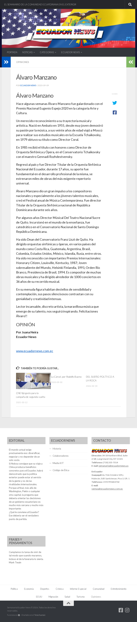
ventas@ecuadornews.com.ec (107, 488)
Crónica (60, 588)
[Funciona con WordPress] (19, 615)
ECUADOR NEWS (70, 52)
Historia (57, 448)
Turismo (81, 596)
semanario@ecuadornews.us (113, 465)
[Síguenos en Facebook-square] (120, 610)
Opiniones (22, 62)
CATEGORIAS (47, 52)
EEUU (39, 596)
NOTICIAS (27, 52)
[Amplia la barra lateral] (6, 62)
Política (14, 588)
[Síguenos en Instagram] (127, 610)
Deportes (44, 588)
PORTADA (12, 52)
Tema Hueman (39, 615)
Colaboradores (60, 455)
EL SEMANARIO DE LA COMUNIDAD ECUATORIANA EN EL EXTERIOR (40, 4)
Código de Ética (61, 470)
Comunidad (98, 588)
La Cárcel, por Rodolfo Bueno (66, 376)
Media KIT (58, 463)
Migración (53, 596)
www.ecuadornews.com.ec (34, 351)
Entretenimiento (118, 588)
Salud (67, 596)
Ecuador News (28, 85)
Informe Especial (78, 588)
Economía (29, 588)
